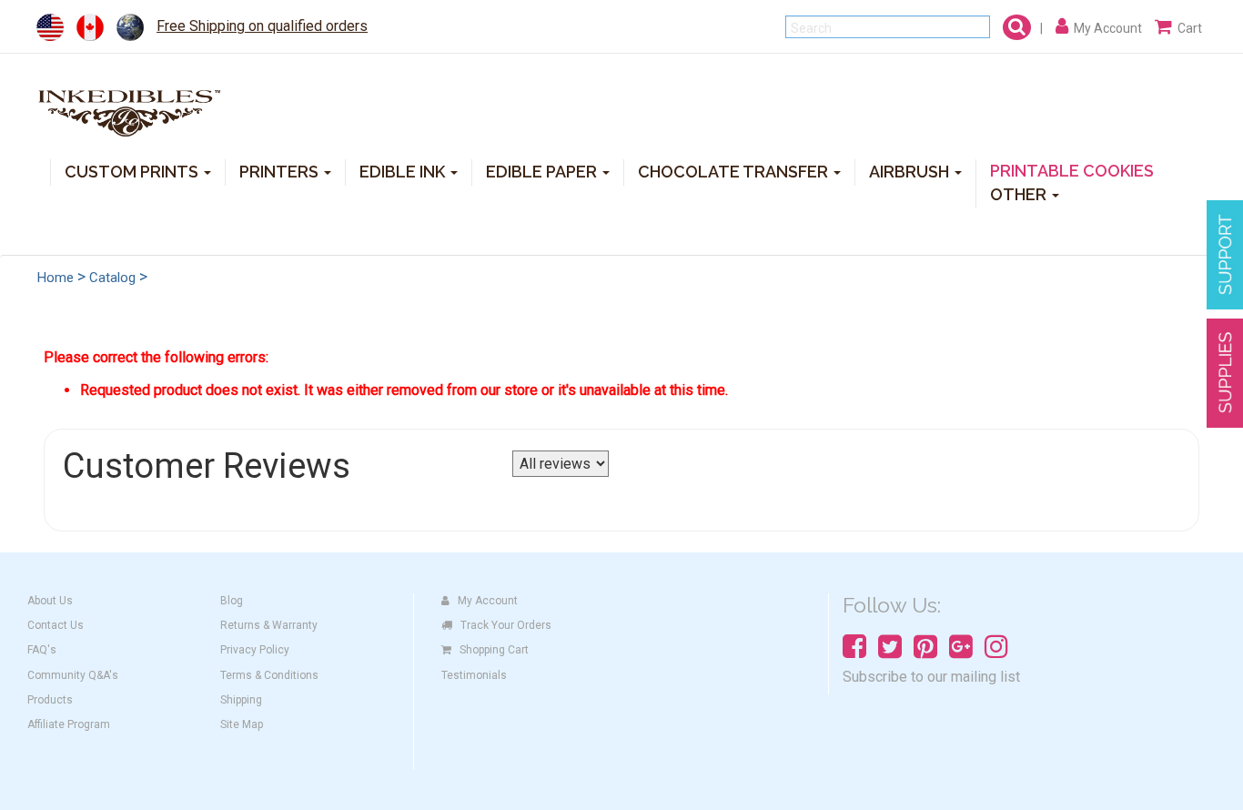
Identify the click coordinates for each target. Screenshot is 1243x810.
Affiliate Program (68, 724)
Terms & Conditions (269, 675)
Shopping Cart (494, 649)
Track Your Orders (505, 625)
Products (50, 700)
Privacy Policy (254, 649)
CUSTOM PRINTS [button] (133, 170)
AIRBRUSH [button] (911, 170)
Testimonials (474, 675)
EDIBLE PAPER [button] (543, 170)
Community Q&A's (72, 675)
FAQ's (41, 649)
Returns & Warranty (269, 625)
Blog (231, 600)
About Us (50, 600)
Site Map (241, 724)
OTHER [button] (1020, 193)
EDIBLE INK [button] (404, 170)
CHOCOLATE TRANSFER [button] (735, 170)
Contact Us (55, 625)
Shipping (241, 700)
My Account (488, 600)
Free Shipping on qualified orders (262, 26)
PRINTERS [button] (280, 170)
